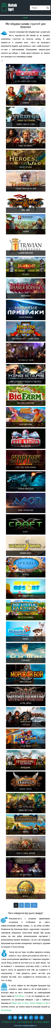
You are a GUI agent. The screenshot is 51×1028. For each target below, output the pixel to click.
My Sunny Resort (25, 596)
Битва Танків (25, 703)
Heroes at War (25, 167)
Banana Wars (25, 553)
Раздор (25, 274)
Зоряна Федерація (25, 489)
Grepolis (25, 832)
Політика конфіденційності (25, 1025)
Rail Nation (25, 446)
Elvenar (25, 103)
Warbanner (25, 296)
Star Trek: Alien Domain (26, 467)
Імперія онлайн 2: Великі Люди (25, 339)
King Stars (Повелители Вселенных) (25, 382)
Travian (25, 231)
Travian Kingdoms (25, 253)
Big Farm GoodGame (25, 403)
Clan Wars (25, 660)
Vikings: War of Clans (26, 124)
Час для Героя (26, 875)
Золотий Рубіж (25, 424)
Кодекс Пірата (26, 789)
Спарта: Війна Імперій (25, 853)
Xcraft (26, 532)
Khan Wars (25, 767)
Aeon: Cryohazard (25, 510)
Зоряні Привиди (26, 317)
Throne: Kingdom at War (25, 189)
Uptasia (25, 575)
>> (34, 905)
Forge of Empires (26, 146)
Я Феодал (25, 725)
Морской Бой (25, 682)
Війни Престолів (26, 810)
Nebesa (26, 896)
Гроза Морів (25, 746)
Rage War (26, 210)
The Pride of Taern (25, 360)
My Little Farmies (25, 617)
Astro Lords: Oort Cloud (25, 81)
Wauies (26, 639)
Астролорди (6, 1010)
